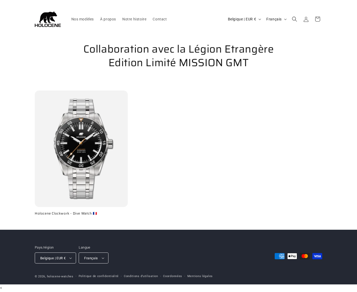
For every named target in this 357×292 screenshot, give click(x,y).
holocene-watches (60, 276)
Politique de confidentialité (99, 276)
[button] (294, 19)
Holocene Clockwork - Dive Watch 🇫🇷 (66, 213)
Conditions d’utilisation (141, 276)
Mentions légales (200, 276)
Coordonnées (172, 276)
